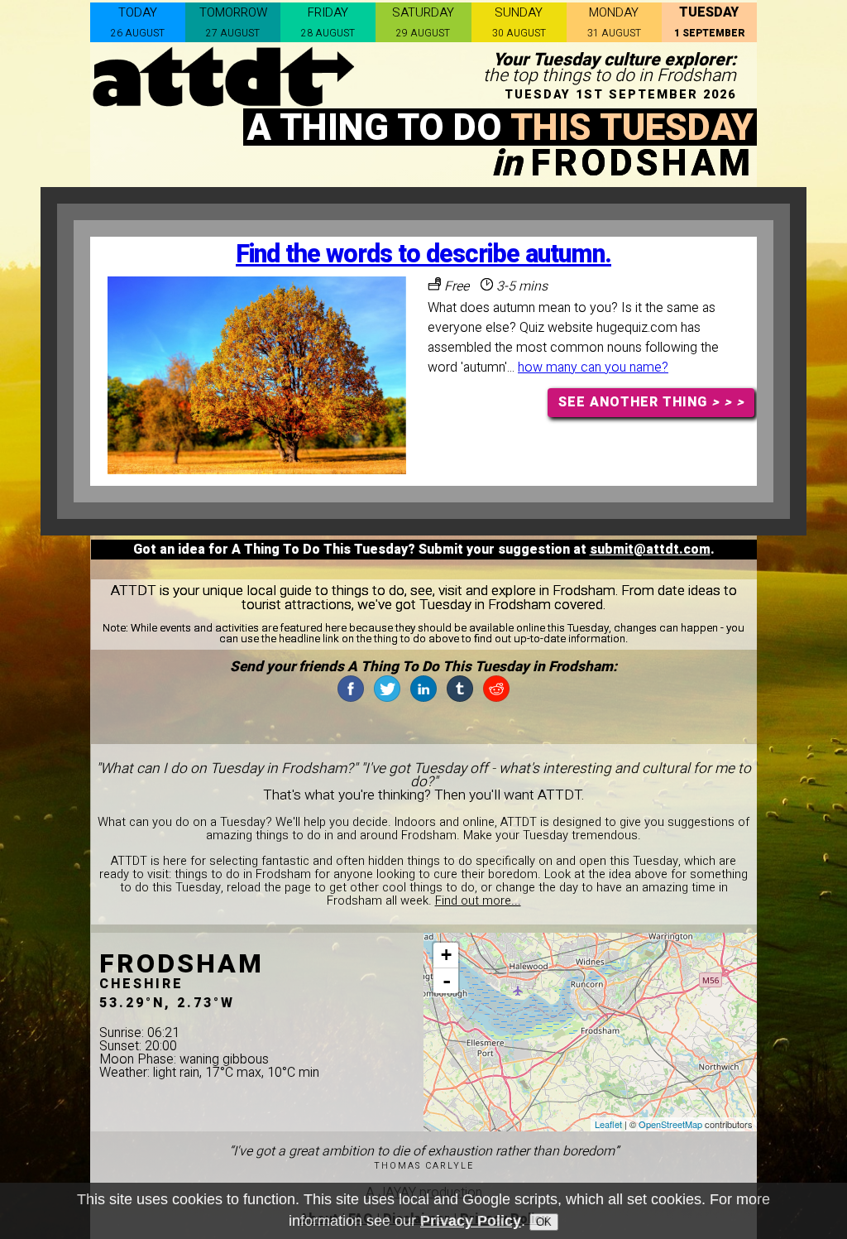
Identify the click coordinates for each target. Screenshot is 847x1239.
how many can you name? (593, 367)
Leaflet (608, 1124)
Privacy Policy (470, 1221)
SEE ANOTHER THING (651, 402)
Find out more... (478, 901)
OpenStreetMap (670, 1124)
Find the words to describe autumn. (423, 254)
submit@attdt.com (650, 549)
